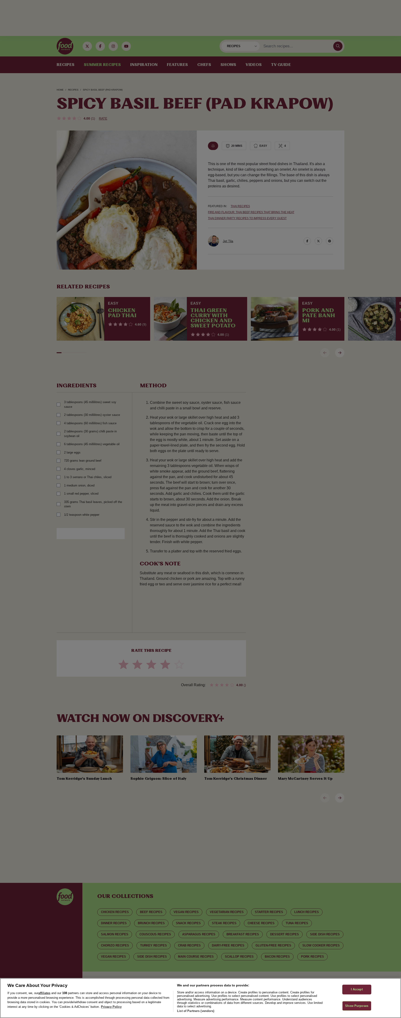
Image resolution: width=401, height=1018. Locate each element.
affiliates (44, 993)
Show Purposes (356, 1006)
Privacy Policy (111, 1006)
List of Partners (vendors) (195, 1011)
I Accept (357, 989)
